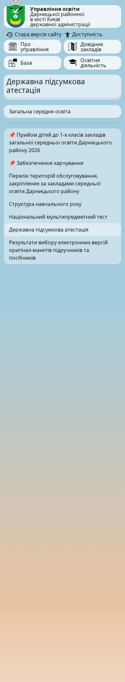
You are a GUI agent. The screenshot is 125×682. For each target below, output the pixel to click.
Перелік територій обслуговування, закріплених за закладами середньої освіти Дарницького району (55, 183)
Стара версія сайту (37, 34)
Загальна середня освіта (40, 111)
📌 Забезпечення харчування (46, 162)
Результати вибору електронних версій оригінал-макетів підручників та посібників (58, 250)
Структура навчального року (45, 203)
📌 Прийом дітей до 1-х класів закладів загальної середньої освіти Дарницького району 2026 (60, 142)
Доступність (87, 34)
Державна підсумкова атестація (48, 229)
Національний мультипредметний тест (58, 216)
